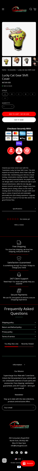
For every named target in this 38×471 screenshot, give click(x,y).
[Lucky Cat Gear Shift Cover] (6, 61)
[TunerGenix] (19, 9)
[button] (30, 9)
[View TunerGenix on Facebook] (16, 452)
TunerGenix (19, 463)
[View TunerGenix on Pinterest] (21, 452)
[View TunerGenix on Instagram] (12, 452)
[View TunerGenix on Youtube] (26, 452)
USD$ (19, 459)
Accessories (12, 70)
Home (4, 70)
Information (17, 365)
